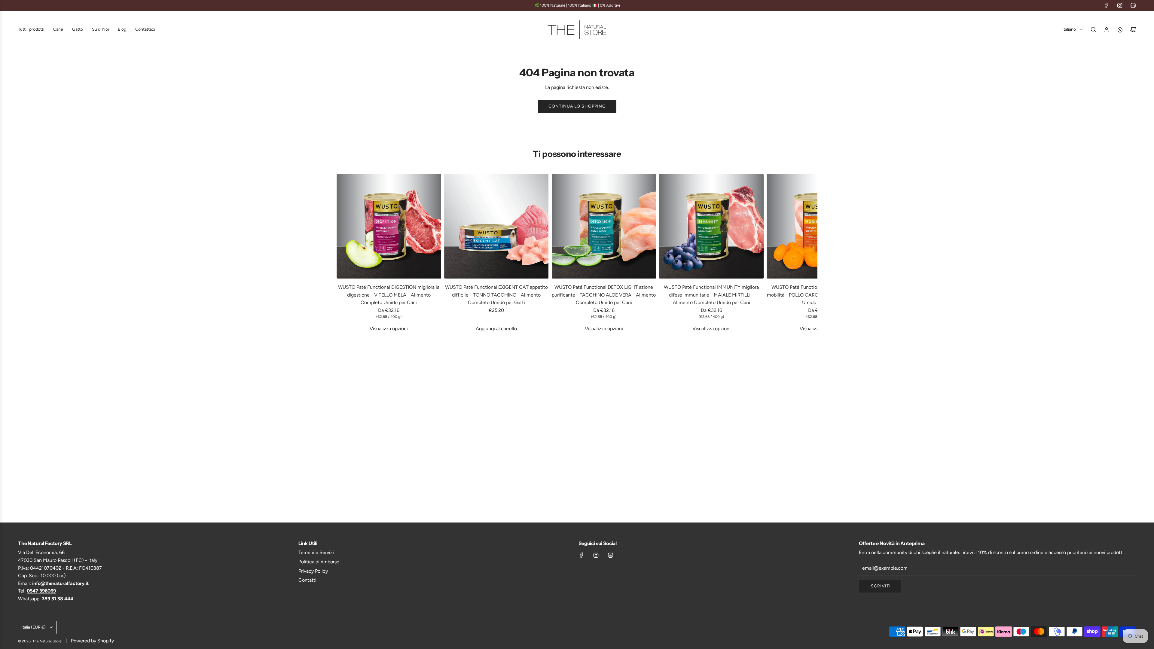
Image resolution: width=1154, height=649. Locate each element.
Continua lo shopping (577, 106)
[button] (343, 253)
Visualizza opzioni (389, 328)
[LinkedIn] (1133, 5)
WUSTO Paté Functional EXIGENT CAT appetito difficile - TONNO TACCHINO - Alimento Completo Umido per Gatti (496, 294)
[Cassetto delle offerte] (1119, 29)
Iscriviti (880, 586)
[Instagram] (1119, 5)
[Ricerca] (1093, 29)
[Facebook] (1106, 5)
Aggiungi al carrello (496, 328)
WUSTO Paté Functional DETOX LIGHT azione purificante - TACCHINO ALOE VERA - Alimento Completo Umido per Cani (604, 294)
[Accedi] (1106, 29)
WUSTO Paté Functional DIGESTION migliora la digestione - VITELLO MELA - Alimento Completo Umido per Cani (388, 294)
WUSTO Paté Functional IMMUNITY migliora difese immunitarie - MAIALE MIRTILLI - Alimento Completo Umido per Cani (711, 294)
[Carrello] (1133, 29)
